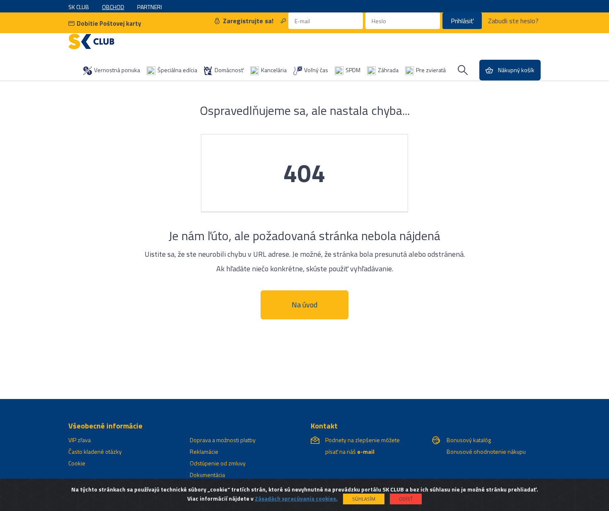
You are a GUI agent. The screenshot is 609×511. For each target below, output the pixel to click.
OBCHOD (113, 6)
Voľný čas (316, 70)
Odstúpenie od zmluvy (218, 463)
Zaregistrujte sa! (248, 21)
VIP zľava (79, 440)
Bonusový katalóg (469, 440)
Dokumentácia (207, 474)
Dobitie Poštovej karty (109, 23)
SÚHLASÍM (363, 499)
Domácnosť (229, 70)
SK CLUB (78, 6)
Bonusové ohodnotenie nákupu (486, 451)
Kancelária (274, 70)
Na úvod (304, 304)
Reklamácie (204, 451)
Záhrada (388, 70)
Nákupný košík (516, 70)
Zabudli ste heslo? (513, 21)
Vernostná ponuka (117, 70)
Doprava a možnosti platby (223, 440)
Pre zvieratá (431, 70)
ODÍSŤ (406, 499)
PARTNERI (149, 6)
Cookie (76, 463)
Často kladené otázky (95, 451)
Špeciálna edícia (177, 70)
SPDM (353, 70)
